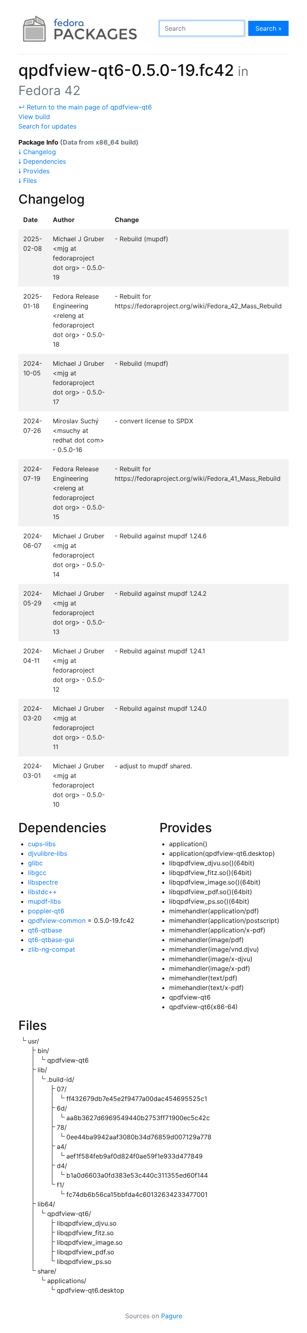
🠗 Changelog (37, 152)
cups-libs (42, 844)
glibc (35, 863)
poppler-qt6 (46, 911)
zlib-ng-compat (51, 949)
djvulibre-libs (47, 853)
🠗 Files (27, 180)
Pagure (171, 1316)
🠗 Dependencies (42, 161)
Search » (268, 28)
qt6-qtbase (45, 930)
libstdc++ (42, 892)
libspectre (43, 882)
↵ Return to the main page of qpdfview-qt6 (85, 107)
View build (34, 117)
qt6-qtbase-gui (51, 940)
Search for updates (47, 126)
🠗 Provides (34, 171)
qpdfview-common (57, 920)
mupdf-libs (44, 901)
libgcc (37, 873)
